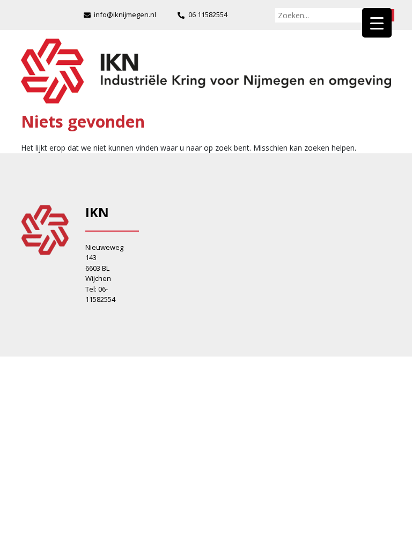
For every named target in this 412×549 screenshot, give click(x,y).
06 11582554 (207, 14)
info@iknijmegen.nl (125, 14)
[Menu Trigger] (377, 23)
